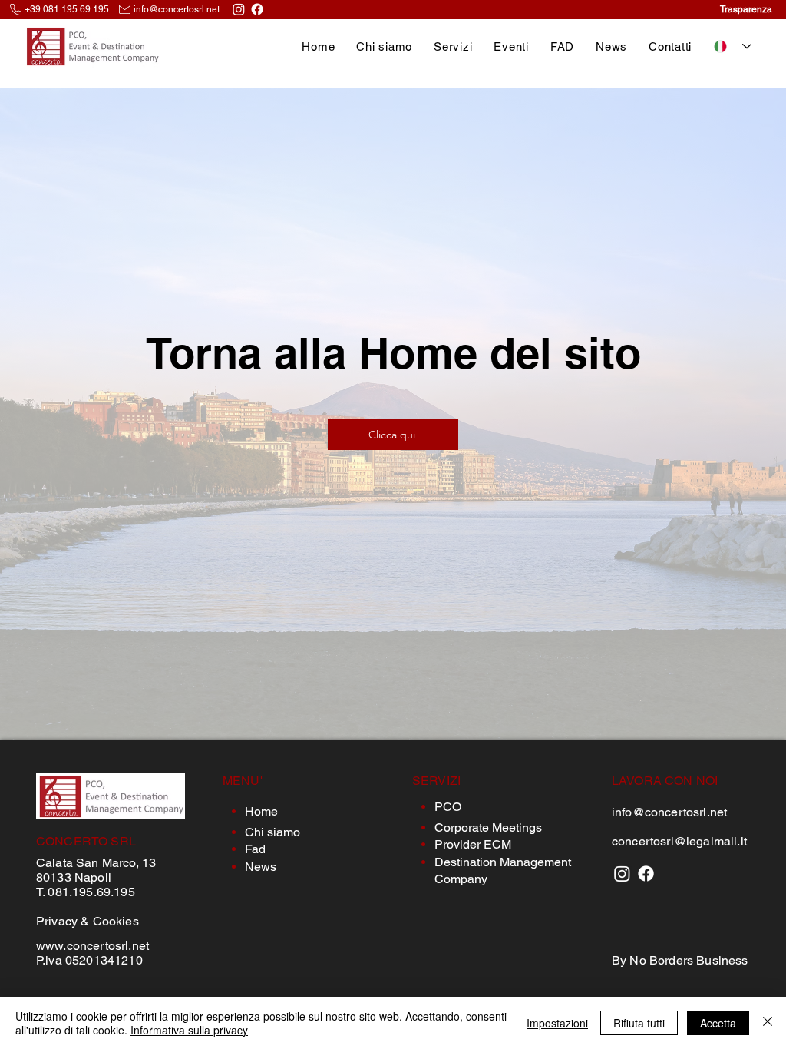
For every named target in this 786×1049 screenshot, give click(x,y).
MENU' (243, 780)
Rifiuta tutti (639, 1023)
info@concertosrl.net (177, 9)
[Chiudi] (767, 1023)
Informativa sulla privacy (189, 1029)
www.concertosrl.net (92, 945)
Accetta (718, 1023)
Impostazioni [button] (557, 1023)
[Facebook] (257, 9)
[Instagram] (238, 9)
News (260, 866)
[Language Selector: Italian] (732, 46)
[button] (453, 46)
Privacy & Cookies (87, 921)
